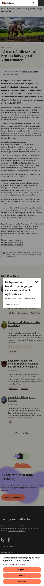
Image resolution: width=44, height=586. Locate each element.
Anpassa (22, 575)
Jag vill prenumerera (12, 304)
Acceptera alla (22, 570)
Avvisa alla (22, 581)
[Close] (36, 282)
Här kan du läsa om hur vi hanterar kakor (16, 564)
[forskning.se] (7, 3)
